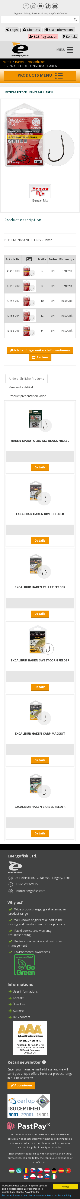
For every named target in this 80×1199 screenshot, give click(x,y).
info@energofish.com (30, 891)
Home (7, 62)
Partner (42, 357)
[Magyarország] (12, 1170)
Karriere (18, 1011)
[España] (61, 1170)
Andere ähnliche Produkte (26, 378)
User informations (61, 30)
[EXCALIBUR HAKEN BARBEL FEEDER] (40, 786)
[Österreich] (47, 1170)
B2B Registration (45, 36)
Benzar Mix (40, 200)
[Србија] (26, 1176)
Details (40, 467)
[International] (19, 1170)
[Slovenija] (47, 1176)
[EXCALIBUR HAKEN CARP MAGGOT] (40, 712)
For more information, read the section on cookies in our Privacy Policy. (37, 1195)
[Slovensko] (33, 1170)
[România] (26, 1170)
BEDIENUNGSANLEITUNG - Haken (28, 240)
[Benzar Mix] (40, 191)
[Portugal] (68, 1170)
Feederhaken (36, 62)
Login (13, 30)
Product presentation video (27, 396)
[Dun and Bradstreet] (27, 1038)
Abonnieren (23, 1085)
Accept (65, 1186)
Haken (19, 62)
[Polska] (33, 1176)
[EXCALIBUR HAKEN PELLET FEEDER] (40, 566)
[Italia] (54, 1176)
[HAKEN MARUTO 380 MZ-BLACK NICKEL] (40, 420)
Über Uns (33, 30)
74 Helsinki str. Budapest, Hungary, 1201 (43, 878)
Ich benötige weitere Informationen (41, 350)
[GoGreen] (22, 964)
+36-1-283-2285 (27, 884)
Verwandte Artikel (21, 387)
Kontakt (71, 36)
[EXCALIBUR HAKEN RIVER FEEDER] (40, 493)
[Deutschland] (54, 1170)
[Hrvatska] (40, 1176)
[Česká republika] (40, 1170)
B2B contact (21, 1017)
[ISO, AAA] (28, 1103)
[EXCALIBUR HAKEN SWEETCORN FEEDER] (40, 639)
